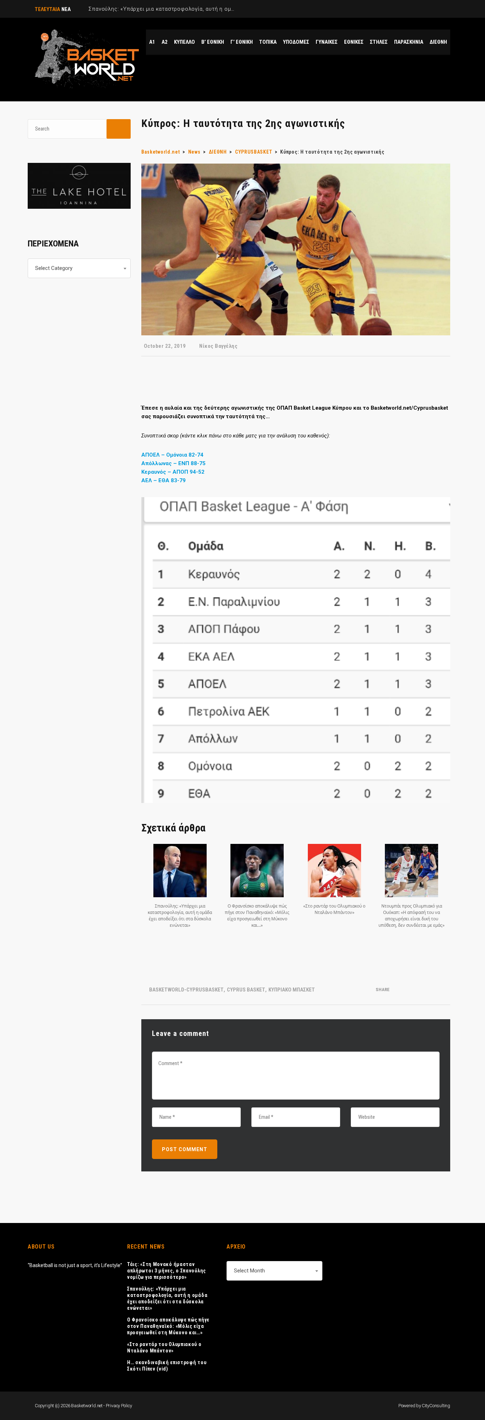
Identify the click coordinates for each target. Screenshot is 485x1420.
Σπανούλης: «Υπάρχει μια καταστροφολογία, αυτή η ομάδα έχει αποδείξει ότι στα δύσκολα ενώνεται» (167, 1298)
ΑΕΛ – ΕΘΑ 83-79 (163, 480)
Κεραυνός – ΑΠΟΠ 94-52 (173, 472)
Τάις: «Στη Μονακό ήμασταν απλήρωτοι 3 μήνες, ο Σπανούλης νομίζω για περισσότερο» (166, 1270)
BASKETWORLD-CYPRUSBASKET (186, 989)
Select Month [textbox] (249, 1270)
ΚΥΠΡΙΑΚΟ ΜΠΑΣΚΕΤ (291, 989)
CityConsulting (436, 1405)
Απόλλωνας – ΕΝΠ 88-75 (173, 463)
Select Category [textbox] (53, 268)
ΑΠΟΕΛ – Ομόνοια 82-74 (172, 455)
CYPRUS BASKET (246, 989)
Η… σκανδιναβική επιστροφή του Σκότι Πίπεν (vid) (166, 1366)
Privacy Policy (119, 1405)
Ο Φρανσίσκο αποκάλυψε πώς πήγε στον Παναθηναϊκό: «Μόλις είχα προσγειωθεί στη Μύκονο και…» (168, 1326)
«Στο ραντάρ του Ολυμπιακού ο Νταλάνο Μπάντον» (164, 1347)
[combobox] (79, 268)
